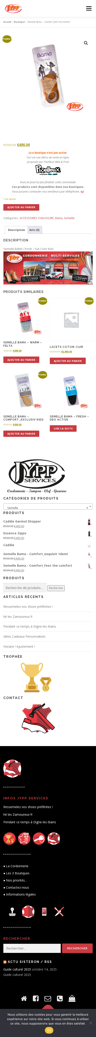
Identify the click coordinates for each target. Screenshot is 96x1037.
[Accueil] (24, 998)
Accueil (7, 21)
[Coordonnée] (60, 998)
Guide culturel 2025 (17, 969)
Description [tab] (16, 230)
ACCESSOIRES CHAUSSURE (37, 218)
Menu (88, 8)
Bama (59, 218)
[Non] (90, 1023)
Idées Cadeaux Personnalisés (24, 636)
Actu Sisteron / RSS (30, 962)
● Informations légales (19, 894)
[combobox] (48, 506)
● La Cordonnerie (15, 866)
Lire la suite (63, 428)
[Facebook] (36, 998)
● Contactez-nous (16, 887)
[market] (72, 998)
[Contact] (47, 998)
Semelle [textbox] (46, 508)
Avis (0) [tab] (34, 230)
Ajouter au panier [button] (21, 359)
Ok (49, 1030)
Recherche (56, 588)
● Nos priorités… (15, 880)
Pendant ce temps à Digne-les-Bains (29, 626)
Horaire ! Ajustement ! (19, 646)
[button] (86, 43)
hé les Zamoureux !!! (17, 616)
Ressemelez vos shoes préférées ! (28, 606)
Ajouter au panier (21, 207)
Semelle (69, 218)
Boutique (19, 21)
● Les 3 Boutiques (16, 873)
